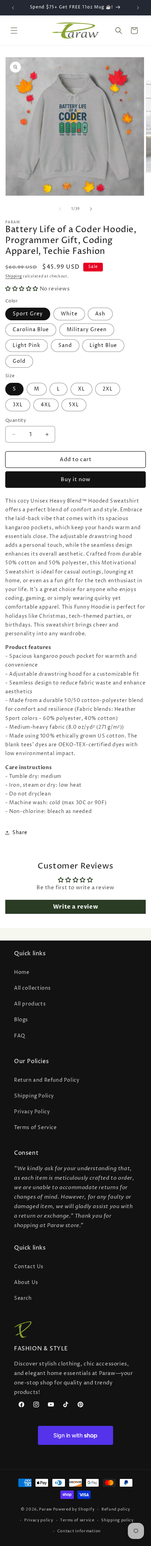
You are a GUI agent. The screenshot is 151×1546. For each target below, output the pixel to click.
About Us (26, 1282)
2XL (108, 389)
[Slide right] (91, 209)
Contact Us (29, 1266)
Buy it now (76, 479)
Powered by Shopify (74, 1509)
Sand (65, 345)
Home (21, 972)
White (69, 313)
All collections (32, 988)
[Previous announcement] (13, 7)
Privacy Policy (32, 1111)
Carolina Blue (31, 329)
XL (81, 389)
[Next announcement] (138, 7)
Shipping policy (117, 1520)
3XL (18, 404)
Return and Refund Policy (46, 1080)
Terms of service (77, 1520)
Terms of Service (35, 1127)
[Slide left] (60, 209)
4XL (46, 404)
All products (30, 1004)
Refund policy (115, 1509)
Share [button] (19, 832)
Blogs (21, 1019)
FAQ (19, 1036)
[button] (14, 30)
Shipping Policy (34, 1096)
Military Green (87, 329)
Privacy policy (38, 1520)
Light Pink (26, 345)
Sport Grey (28, 313)
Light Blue (103, 345)
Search (23, 1298)
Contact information (79, 1531)
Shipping (13, 276)
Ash (100, 313)
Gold (19, 361)
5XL (74, 404)
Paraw (45, 1509)
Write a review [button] (75, 907)
